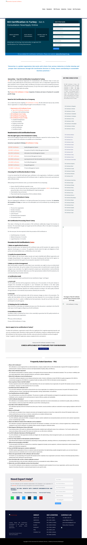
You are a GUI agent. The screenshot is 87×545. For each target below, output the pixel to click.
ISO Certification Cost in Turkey (18, 114)
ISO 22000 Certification (13, 162)
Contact (69, 9)
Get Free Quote (76, 9)
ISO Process (57, 9)
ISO (9, 80)
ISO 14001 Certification (13, 156)
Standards (49, 9)
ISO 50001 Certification (13, 165)
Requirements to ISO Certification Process (21, 108)
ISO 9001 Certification (13, 147)
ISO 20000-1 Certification (14, 168)
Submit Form (56, 48)
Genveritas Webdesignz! (58, 541)
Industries (63, 9)
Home (43, 9)
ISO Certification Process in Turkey (19, 117)
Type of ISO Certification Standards (20, 110)
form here (14, 485)
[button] (49, 9)
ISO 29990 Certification (13, 159)
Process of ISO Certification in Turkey (19, 92)
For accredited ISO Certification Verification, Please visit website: (43, 54)
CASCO (47, 188)
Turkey (32, 242)
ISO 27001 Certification (13, 153)
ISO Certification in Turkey (32, 102)
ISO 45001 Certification (13, 150)
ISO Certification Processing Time (19, 116)
